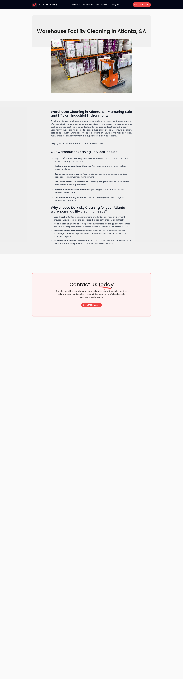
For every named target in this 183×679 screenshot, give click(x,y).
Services (74, 4)
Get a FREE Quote (141, 4)
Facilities (86, 4)
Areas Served (101, 4)
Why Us (115, 4)
